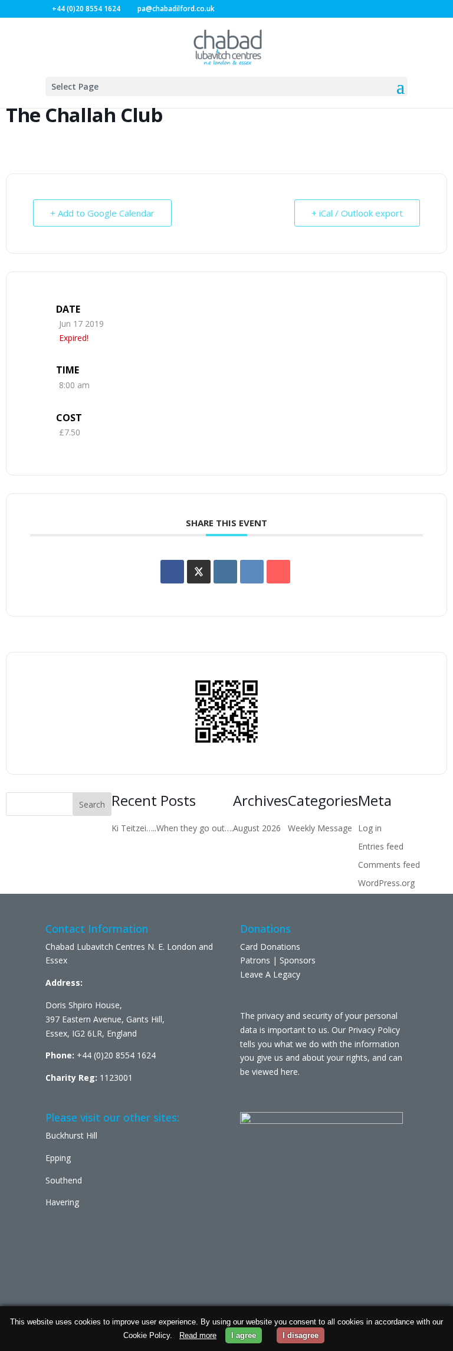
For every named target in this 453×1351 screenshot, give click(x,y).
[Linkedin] (225, 571)
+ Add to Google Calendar (102, 213)
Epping (58, 1157)
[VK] (252, 571)
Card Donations (270, 946)
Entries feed (380, 846)
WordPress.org (386, 882)
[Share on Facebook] (172, 571)
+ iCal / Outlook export (357, 213)
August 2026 (257, 828)
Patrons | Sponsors (278, 960)
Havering (62, 1202)
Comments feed (389, 864)
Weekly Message (320, 828)
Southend (63, 1180)
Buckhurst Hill (71, 1135)
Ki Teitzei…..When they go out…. (172, 828)
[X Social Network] (199, 571)
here (289, 1071)
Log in (370, 828)
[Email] (278, 571)
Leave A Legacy (270, 974)
